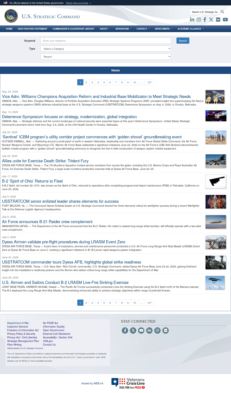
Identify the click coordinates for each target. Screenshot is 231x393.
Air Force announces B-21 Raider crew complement (47, 221)
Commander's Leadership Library (73, 28)
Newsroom (122, 28)
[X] (211, 20)
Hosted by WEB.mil (92, 383)
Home (9, 28)
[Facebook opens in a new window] (204, 20)
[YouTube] (141, 330)
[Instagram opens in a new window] (199, 20)
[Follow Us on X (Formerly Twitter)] (133, 330)
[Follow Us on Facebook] (125, 330)
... (142, 82)
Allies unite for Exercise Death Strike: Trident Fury (45, 160)
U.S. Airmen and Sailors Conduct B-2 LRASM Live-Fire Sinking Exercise (65, 282)
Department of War (18, 323)
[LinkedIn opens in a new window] (192, 20)
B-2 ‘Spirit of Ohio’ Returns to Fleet (32, 181)
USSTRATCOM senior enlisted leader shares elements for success (60, 201)
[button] (79, 3)
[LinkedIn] (149, 330)
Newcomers (162, 28)
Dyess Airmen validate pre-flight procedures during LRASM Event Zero (63, 241)
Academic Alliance (189, 28)
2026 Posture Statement (32, 28)
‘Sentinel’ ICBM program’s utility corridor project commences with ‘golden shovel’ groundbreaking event (92, 136)
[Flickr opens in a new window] (218, 20)
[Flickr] (165, 330)
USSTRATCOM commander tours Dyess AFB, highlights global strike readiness (71, 262)
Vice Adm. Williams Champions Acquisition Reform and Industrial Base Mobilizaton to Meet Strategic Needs (96, 96)
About (104, 28)
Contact (142, 28)
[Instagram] (157, 330)
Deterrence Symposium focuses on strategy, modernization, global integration (69, 116)
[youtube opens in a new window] (225, 20)
